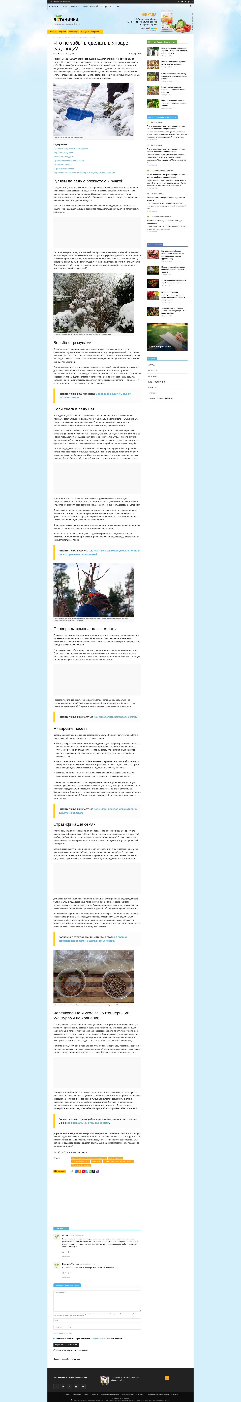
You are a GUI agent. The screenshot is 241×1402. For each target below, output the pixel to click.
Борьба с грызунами (63, 153)
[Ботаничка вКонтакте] (181, 1)
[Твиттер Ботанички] (188, 1)
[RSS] (192, 1)
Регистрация (58, 2)
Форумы (105, 6)
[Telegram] (86, 1171)
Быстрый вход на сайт (62, 1333)
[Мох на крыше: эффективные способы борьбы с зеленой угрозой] (153, 270)
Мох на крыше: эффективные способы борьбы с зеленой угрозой (173, 269)
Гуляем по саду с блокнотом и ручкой (71, 149)
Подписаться (98, 1339)
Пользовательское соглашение (132, 1394)
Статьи (52, 6)
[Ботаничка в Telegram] (185, 1)
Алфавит (62, 32)
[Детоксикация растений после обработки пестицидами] (153, 283)
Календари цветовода (81, 1165)
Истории (152, 376)
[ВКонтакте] (76, 1171)
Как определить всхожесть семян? (115, 717)
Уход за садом (115, 1158)
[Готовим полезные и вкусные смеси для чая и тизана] (153, 64)
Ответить (67, 1257)
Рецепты (75, 6)
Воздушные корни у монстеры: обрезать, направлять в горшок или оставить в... (174, 50)
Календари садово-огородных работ (118, 1161)
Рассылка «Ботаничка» (81, 1394)
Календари (73, 32)
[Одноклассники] (79, 1171)
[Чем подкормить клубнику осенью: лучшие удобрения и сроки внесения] (153, 311)
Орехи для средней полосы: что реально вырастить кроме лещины (173, 102)
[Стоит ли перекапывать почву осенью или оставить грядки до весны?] (153, 76)
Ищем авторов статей (160, 346)
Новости (152, 371)
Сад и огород (58, 37)
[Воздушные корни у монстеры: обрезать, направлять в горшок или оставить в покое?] (153, 51)
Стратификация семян (64, 169)
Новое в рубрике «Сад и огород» (161, 42)
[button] (191, 7)
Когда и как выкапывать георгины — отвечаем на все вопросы (173, 89)
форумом (56, 1315)
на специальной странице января (88, 1122)
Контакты (174, 1394)
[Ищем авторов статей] (167, 337)
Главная (52, 32)
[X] (93, 1171)
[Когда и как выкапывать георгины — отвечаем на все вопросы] (153, 90)
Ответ (117, 6)
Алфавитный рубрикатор (160, 399)
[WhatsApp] (90, 1171)
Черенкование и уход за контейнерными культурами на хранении (84, 173)
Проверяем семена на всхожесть (69, 161)
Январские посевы (63, 165)
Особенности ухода (80, 1161)
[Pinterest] (83, 1171)
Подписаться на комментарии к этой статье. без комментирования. (88, 1339)
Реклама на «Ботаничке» (110, 1394)
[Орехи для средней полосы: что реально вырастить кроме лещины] (153, 103)
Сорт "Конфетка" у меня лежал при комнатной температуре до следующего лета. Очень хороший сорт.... (166, 205)
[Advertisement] (97, 1201)
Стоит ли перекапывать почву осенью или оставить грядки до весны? (174, 76)
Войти (50, 2)
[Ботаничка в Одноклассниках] (178, 1)
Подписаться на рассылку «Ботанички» (71, 1350)
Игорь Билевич (58, 54)
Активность (66, 2)
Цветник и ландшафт (96, 1158)
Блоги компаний (90, 6)
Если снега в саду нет (64, 157)
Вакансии (95, 1394)
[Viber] (97, 1171)
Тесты (64, 6)
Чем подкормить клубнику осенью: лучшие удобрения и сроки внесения (173, 310)
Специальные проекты (90, 32)
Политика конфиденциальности (157, 1394)
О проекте (66, 1394)
